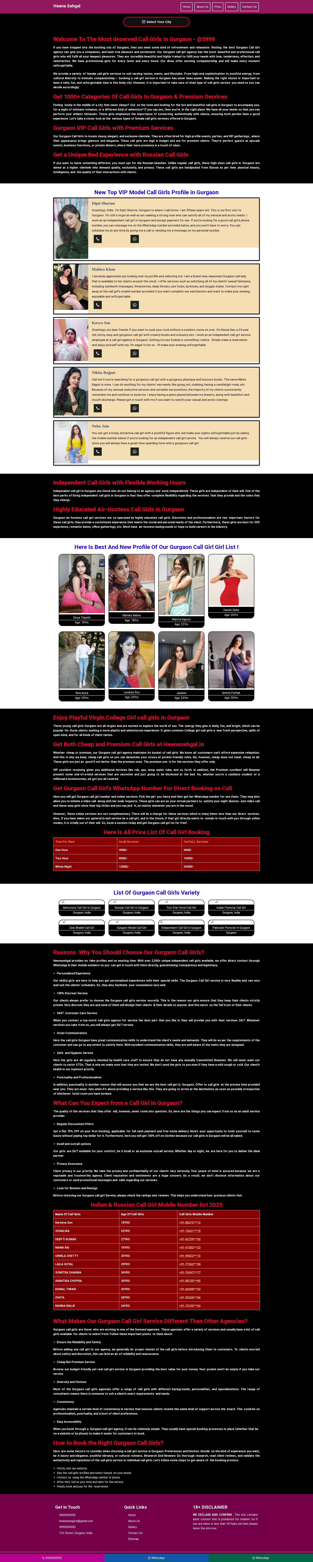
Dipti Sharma (103, 203)
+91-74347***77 (190, 1272)
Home (186, 7)
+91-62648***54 (190, 1289)
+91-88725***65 (190, 1281)
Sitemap (133, 1539)
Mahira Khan (103, 269)
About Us (202, 7)
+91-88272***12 (190, 1222)
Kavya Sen (101, 323)
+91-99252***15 (190, 1256)
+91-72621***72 (190, 1231)
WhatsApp (158, 1558)
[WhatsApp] (134, 239)
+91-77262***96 (190, 1264)
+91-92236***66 (190, 1297)
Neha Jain (100, 426)
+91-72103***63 (190, 1306)
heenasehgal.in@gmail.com (76, 1521)
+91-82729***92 (190, 1239)
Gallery (231, 7)
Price (217, 7)
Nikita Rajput (103, 372)
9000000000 (67, 1515)
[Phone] (98, 239)
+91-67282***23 (190, 1247)
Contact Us (249, 7)
